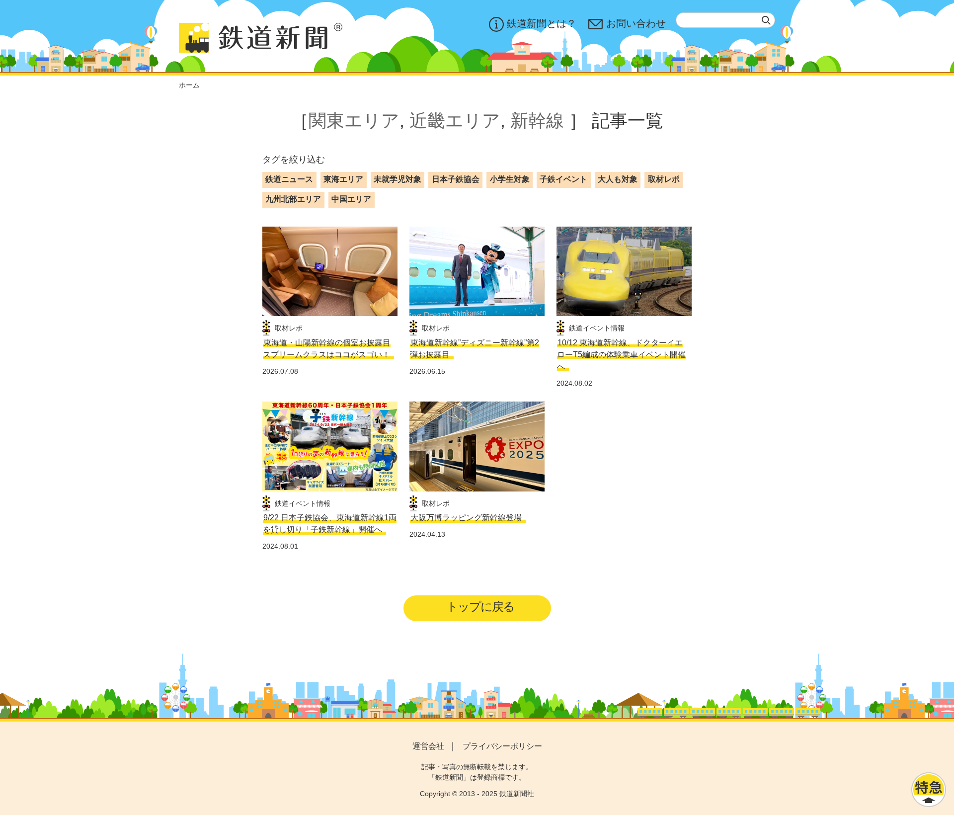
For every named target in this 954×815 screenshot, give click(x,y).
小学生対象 (510, 179)
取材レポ (664, 179)
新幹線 (537, 120)
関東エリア (354, 120)
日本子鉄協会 (455, 179)
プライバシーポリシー (502, 746)
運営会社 (428, 746)
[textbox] (725, 20)
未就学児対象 (397, 179)
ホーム (189, 85)
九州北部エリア (293, 199)
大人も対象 (617, 179)
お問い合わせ (636, 23)
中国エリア (351, 199)
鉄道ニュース (289, 179)
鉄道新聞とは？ (541, 23)
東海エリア (343, 179)
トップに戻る (480, 606)
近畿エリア (454, 120)
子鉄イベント (563, 179)
